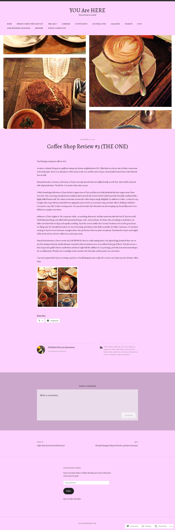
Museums (39, 28)
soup (118, 355)
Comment (128, 415)
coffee (113, 349)
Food (139, 24)
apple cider (117, 347)
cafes (126, 347)
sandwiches (112, 355)
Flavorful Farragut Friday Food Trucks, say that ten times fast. (116, 444)
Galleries (115, 24)
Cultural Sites (99, 24)
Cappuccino (131, 347)
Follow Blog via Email (72, 468)
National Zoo (133, 352)
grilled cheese (117, 352)
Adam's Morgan (108, 347)
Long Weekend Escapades (18, 28)
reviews (106, 355)
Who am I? (52, 24)
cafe (122, 347)
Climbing (66, 24)
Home (9, 24)
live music (125, 352)
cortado (127, 349)
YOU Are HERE (87, 10)
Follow (68, 491)
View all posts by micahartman (57, 351)
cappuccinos (107, 349)
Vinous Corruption (57, 28)
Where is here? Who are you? (30, 24)
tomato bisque (125, 355)
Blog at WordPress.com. (87, 523)
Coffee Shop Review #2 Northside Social (51, 444)
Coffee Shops (81, 24)
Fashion (128, 24)
